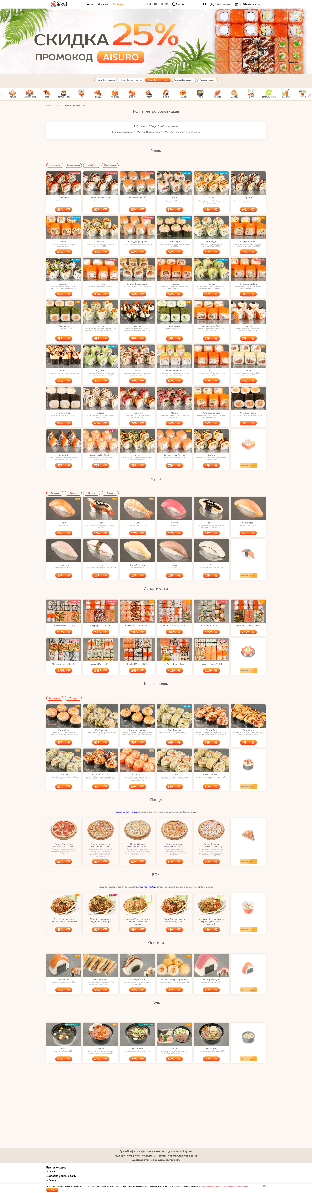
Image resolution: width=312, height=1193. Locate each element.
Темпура (73, 698)
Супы (156, 1003)
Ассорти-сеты (156, 588)
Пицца (156, 799)
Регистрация (226, 4)
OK (52, 1190)
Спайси (91, 165)
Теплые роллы (156, 683)
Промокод (118, 4)
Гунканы (55, 493)
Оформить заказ (251, 4)
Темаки (110, 493)
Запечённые (54, 165)
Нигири (91, 493)
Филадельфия (73, 165)
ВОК (156, 874)
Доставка (103, 4)
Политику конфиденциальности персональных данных (224, 1186)
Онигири (156, 942)
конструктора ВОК (146, 887)
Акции (89, 4)
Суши (156, 478)
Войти (217, 4)
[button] (309, 94)
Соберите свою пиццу (126, 812)
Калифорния (110, 165)
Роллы (156, 150)
